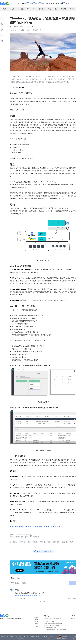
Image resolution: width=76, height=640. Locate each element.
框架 (49, 542)
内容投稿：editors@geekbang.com (52, 618)
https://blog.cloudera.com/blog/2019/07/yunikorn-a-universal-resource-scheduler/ (37, 526)
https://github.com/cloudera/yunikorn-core (28, 595)
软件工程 (22, 542)
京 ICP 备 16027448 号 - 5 (48, 637)
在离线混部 (56, 542)
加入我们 (36, 624)
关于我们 (36, 617)
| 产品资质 (74, 637)
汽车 (71, 542)
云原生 (15, 542)
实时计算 (64, 542)
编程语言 (42, 542)
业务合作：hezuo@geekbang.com (52, 621)
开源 (29, 542)
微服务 (35, 542)
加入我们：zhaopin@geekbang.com (52, 625)
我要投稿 (36, 619)
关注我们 (36, 626)
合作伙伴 (36, 621)
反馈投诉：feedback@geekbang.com (52, 623)
